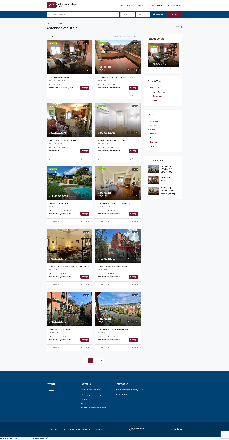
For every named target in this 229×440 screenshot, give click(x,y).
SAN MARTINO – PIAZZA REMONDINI (114, 203)
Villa (155, 100)
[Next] (101, 360)
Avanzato (160, 14)
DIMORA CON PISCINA (58, 203)
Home (122, 5)
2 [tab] (161, 68)
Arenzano (154, 121)
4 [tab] (168, 68)
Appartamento (159, 92)
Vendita (51, 390)
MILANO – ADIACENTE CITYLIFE (111, 140)
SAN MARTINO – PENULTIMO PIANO (113, 329)
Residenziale (155, 88)
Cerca (174, 14)
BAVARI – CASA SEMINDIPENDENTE (113, 266)
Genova (153, 125)
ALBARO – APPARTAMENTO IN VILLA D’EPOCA (69, 266)
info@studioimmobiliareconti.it (95, 408)
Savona (153, 138)
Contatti (160, 5)
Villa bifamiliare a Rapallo (59, 77)
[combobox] (127, 14)
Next (175, 55)
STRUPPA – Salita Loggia (59, 329)
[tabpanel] (163, 55)
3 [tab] (164, 68)
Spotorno (153, 142)
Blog (152, 5)
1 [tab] (157, 68)
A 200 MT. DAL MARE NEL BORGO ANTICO (115, 77)
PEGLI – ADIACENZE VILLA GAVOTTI (64, 140)
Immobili (141, 5)
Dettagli (85, 88)
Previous (151, 55)
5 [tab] (172, 68)
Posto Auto (157, 96)
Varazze (153, 146)
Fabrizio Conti (56, 96)
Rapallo (153, 134)
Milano (152, 129)
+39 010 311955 (175, 5)
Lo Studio (131, 5)
